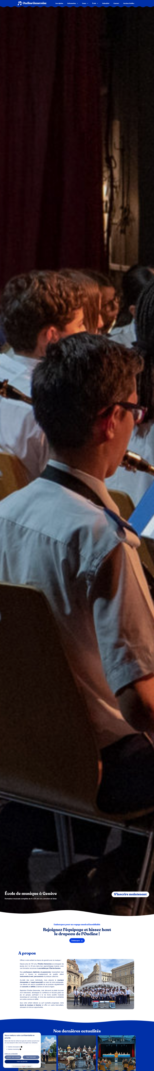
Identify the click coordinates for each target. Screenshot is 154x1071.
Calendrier (105, 3)
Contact (116, 3)
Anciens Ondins (128, 3)
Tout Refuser (31, 1057)
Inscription (59, 3)
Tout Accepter (22, 1061)
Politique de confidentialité (11, 1053)
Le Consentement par (22, 1066)
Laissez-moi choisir (13, 1057)
